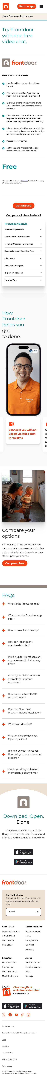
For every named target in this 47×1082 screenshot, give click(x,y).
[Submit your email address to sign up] (37, 912)
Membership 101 (9, 971)
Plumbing (29, 949)
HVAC (28, 936)
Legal (4, 1040)
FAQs (27, 971)
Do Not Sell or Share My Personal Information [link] (19, 1033)
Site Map (5, 1046)
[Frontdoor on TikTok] (22, 1014)
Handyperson (31, 940)
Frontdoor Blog (9, 962)
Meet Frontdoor (32, 962)
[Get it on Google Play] (23, 864)
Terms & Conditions (9, 1059)
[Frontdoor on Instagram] (28, 1014)
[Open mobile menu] (41, 6)
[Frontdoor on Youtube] (16, 1014)
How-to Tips (7, 967)
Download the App (10, 931)
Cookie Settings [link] (8, 1026)
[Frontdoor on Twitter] (3, 1014)
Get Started (23, 205)
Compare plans (14, 563)
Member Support (33, 967)
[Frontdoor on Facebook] (10, 1014)
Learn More (19, 993)
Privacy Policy (7, 1053)
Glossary (29, 976)
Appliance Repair (33, 931)
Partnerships (7, 1066)
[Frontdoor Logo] (6, 6)
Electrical (29, 945)
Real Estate (7, 945)
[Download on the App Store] (23, 854)
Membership (8, 940)
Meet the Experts (10, 976)
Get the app (27, 6)
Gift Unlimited (8, 936)
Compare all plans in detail (23, 215)
